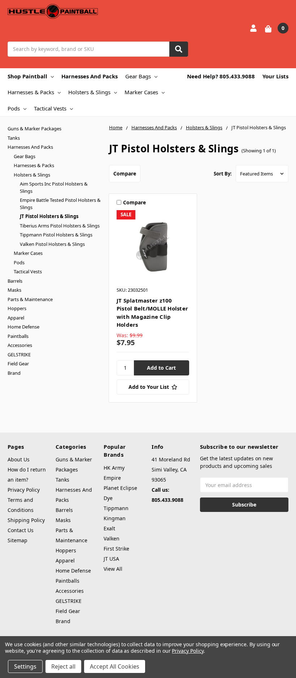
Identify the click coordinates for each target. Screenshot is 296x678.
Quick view (153, 246)
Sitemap (17, 540)
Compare (124, 173)
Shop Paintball (27, 76)
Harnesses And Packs (89, 76)
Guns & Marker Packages (34, 128)
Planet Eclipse (120, 487)
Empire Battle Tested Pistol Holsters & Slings (60, 203)
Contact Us (21, 530)
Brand (14, 373)
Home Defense (23, 326)
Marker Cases (141, 92)
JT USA (111, 558)
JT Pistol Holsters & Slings (49, 216)
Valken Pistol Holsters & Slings (52, 244)
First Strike (116, 548)
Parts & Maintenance (30, 299)
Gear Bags (138, 76)
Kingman (115, 518)
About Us (19, 459)
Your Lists (275, 76)
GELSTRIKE (19, 354)
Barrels (15, 281)
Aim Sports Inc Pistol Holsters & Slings (54, 187)
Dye (108, 498)
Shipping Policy (26, 520)
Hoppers (17, 308)
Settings (25, 666)
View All (113, 568)
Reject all (63, 666)
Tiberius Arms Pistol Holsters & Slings (60, 225)
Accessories (20, 345)
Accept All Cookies (114, 666)
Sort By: (223, 173)
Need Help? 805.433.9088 (221, 76)
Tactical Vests (50, 108)
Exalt (109, 528)
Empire (112, 477)
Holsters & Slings (89, 92)
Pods (14, 108)
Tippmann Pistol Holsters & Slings (56, 234)
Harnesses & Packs (31, 92)
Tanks (14, 138)
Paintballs (18, 336)
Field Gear (18, 363)
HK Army (114, 467)
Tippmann (116, 508)
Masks (14, 290)
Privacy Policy (24, 489)
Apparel (16, 317)
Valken (111, 538)
